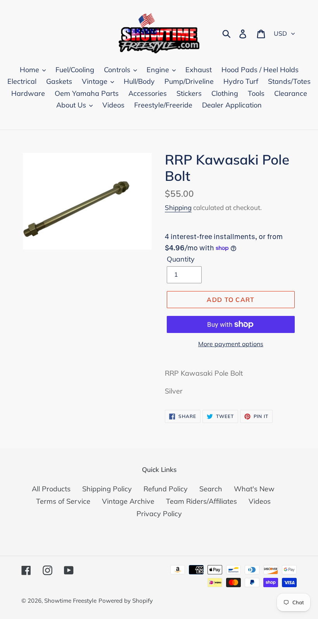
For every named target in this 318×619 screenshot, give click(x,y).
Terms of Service (63, 501)
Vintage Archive (128, 501)
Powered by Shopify (126, 600)
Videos (260, 501)
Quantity (181, 259)
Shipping (178, 207)
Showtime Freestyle (70, 600)
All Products (51, 488)
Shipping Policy (107, 488)
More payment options (230, 344)
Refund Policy (165, 488)
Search (210, 488)
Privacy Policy (159, 513)
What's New (254, 488)
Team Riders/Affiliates (201, 501)
